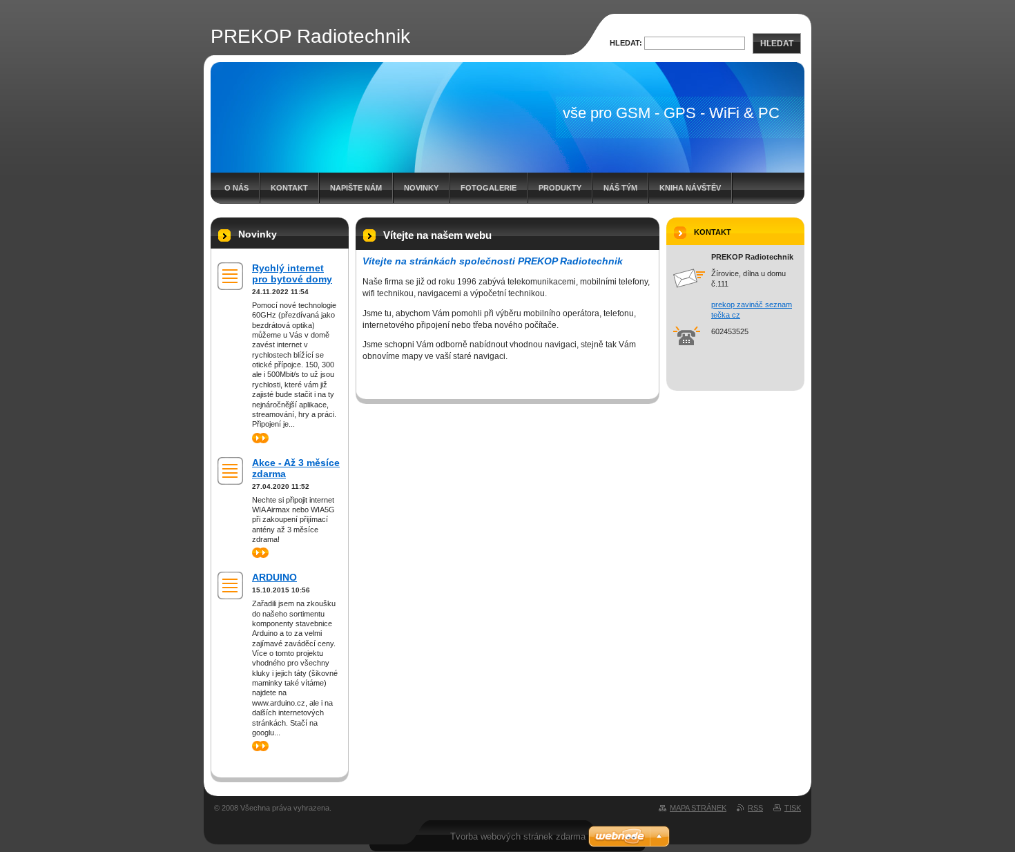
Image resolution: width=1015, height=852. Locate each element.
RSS (755, 808)
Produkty (560, 188)
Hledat (776, 43)
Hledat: (626, 43)
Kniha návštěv (690, 188)
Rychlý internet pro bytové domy (292, 273)
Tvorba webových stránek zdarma (518, 836)
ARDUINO (274, 577)
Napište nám (356, 188)
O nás (236, 188)
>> (256, 438)
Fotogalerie (488, 188)
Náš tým (620, 188)
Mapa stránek (698, 808)
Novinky (421, 188)
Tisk (792, 808)
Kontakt (289, 188)
